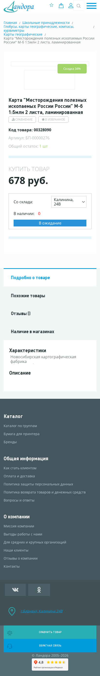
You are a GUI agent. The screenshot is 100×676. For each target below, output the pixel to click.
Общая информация (26, 458)
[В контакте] (15, 590)
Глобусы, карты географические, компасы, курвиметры (39, 28)
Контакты (12, 566)
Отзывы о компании (21, 558)
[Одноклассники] (39, 590)
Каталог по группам (20, 426)
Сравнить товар (50, 632)
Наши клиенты (16, 550)
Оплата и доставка (19, 476)
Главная (10, 22)
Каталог (13, 416)
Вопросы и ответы (19, 500)
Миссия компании (19, 526)
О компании (17, 516)
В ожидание (50, 223)
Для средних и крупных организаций (35, 542)
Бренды (10, 442)
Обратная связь (50, 645)
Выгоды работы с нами (23, 534)
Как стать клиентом (20, 468)
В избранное (55, 119)
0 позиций (62, 5)
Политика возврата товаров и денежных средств (45, 492)
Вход (71, 5)
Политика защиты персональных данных (38, 484)
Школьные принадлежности (46, 22)
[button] (91, 6)
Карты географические (23, 34)
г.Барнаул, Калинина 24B (41, 611)
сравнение (24, 119)
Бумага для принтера (22, 434)
